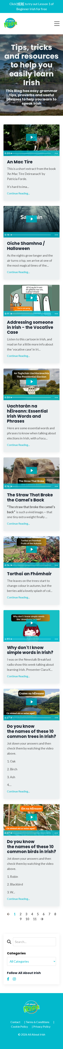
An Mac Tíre (20, 162)
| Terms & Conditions (36, 1022)
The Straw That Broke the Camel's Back (30, 498)
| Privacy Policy (41, 1026)
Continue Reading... (18, 193)
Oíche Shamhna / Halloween (26, 246)
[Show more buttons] (56, 153)
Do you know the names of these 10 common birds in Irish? (31, 846)
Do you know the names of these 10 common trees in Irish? (31, 731)
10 (27, 919)
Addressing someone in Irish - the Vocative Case (30, 327)
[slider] (31, 153)
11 (35, 919)
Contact (15, 1022)
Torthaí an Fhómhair (29, 573)
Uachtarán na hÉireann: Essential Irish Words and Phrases (27, 414)
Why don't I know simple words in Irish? (30, 650)
